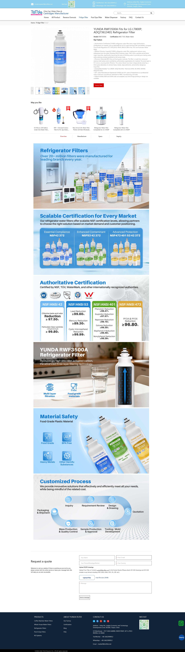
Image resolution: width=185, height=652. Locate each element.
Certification (67, 624)
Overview (63, 136)
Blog (65, 628)
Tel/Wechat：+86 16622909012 (103, 637)
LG (46, 23)
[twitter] (108, 621)
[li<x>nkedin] (97, 621)
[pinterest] (93, 621)
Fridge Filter (83, 17)
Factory (123, 17)
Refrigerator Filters (40, 628)
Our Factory (67, 621)
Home (46, 17)
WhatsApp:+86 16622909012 (106, 6)
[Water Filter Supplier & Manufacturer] (36, 12)
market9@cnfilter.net (103, 570)
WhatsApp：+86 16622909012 (102, 640)
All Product (56, 17)
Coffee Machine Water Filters (43, 621)
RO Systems (38, 635)
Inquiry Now (98, 85)
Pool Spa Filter (96, 17)
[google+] (101, 621)
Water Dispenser (111, 17)
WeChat (64, 4)
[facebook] (104, 621)
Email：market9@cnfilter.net (102, 644)
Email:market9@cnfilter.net (43, 4)
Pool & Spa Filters (40, 632)
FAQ (130, 17)
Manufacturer (81, 136)
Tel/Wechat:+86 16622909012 (106, 3)
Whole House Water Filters (42, 624)
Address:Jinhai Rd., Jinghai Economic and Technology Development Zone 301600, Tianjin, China (139, 4)
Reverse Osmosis (69, 17)
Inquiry (119, 136)
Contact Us (139, 17)
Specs (100, 136)
